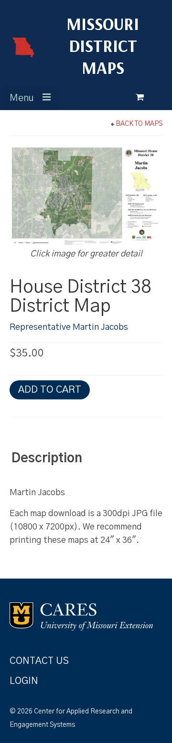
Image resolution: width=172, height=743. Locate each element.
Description (46, 458)
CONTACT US (39, 661)
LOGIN (24, 681)
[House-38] (86, 196)
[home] (19, 47)
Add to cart (49, 390)
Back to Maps (139, 124)
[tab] (47, 459)
